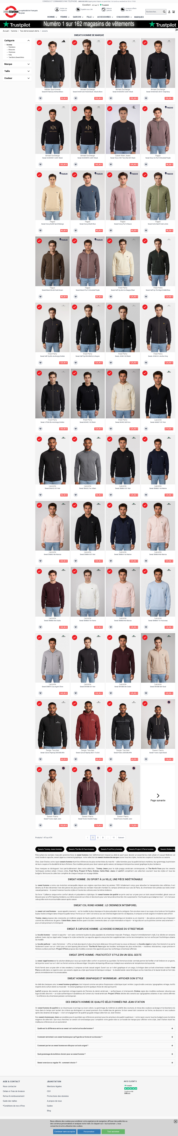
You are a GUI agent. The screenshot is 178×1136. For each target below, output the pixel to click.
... (108, 838)
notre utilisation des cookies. (71, 1126)
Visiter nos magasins (63, 9)
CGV (49, 1091)
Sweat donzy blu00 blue (88, 224)
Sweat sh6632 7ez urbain (87, 488)
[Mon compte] (169, 11)
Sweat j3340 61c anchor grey (158, 356)
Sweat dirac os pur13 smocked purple (157, 158)
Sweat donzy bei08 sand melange (52, 224)
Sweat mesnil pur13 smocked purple (88, 290)
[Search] (164, 11)
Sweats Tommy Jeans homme (50, 849)
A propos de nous (54, 1101)
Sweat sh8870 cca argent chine (52, 687)
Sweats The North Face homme (81, 849)
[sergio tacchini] (63, 702)
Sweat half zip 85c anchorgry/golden (52, 356)
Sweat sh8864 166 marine (122, 554)
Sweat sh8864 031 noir (87, 554)
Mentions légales (54, 1086)
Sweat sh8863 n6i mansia (52, 554)
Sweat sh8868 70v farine (87, 620)
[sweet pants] (169, 702)
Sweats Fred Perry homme (111, 849)
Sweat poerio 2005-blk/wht (123, 753)
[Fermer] (175, 1121)
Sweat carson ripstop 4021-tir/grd (87, 753)
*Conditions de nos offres (14, 1106)
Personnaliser (89, 1132)
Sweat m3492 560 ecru (122, 422)
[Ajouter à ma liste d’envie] (40, 98)
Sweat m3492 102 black (88, 422)
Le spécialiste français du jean (28, 12)
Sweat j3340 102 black (123, 356)
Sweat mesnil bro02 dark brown (52, 290)
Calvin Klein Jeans (107, 871)
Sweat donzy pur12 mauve (123, 224)
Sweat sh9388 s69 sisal (158, 687)
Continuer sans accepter (64, 1131)
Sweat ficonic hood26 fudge (87, 819)
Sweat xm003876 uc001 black (87, 158)
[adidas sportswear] (63, 41)
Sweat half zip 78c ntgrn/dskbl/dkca (158, 290)
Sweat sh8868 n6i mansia (123, 620)
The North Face (154, 869)
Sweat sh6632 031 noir (52, 488)
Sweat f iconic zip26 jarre (52, 819)
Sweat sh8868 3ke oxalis (52, 620)
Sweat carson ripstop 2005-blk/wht (52, 753)
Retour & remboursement (13, 1096)
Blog (49, 1111)
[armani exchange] (98, 41)
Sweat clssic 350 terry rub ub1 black (122, 158)
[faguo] (169, 107)
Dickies (96, 871)
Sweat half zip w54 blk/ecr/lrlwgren (88, 356)
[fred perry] (134, 239)
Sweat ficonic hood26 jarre (123, 819)
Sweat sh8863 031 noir (123, 488)
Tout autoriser (113, 1131)
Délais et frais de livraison (14, 1091)
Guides (50, 1106)
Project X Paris (85, 871)
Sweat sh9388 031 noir (87, 687)
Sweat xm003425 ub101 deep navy (158, 92)
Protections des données (58, 1096)
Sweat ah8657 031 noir (158, 422)
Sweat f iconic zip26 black (158, 753)
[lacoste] (169, 372)
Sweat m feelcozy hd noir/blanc (52, 92)
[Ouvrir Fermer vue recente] (176, 29)
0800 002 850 (83, 1)
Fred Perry (73, 871)
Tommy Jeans (102, 869)
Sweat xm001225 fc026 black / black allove (87, 92)
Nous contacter (9, 1086)
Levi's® (121, 871)
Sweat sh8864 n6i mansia (158, 554)
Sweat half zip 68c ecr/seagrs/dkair (123, 290)
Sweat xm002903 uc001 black (123, 92)
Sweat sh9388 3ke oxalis (122, 687)
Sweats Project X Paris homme (141, 849)
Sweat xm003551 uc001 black (52, 158)
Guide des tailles (10, 1101)
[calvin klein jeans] (134, 107)
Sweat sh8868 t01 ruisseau (158, 620)
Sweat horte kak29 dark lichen (158, 224)
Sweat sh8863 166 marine (158, 488)
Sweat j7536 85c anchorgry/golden (52, 422)
